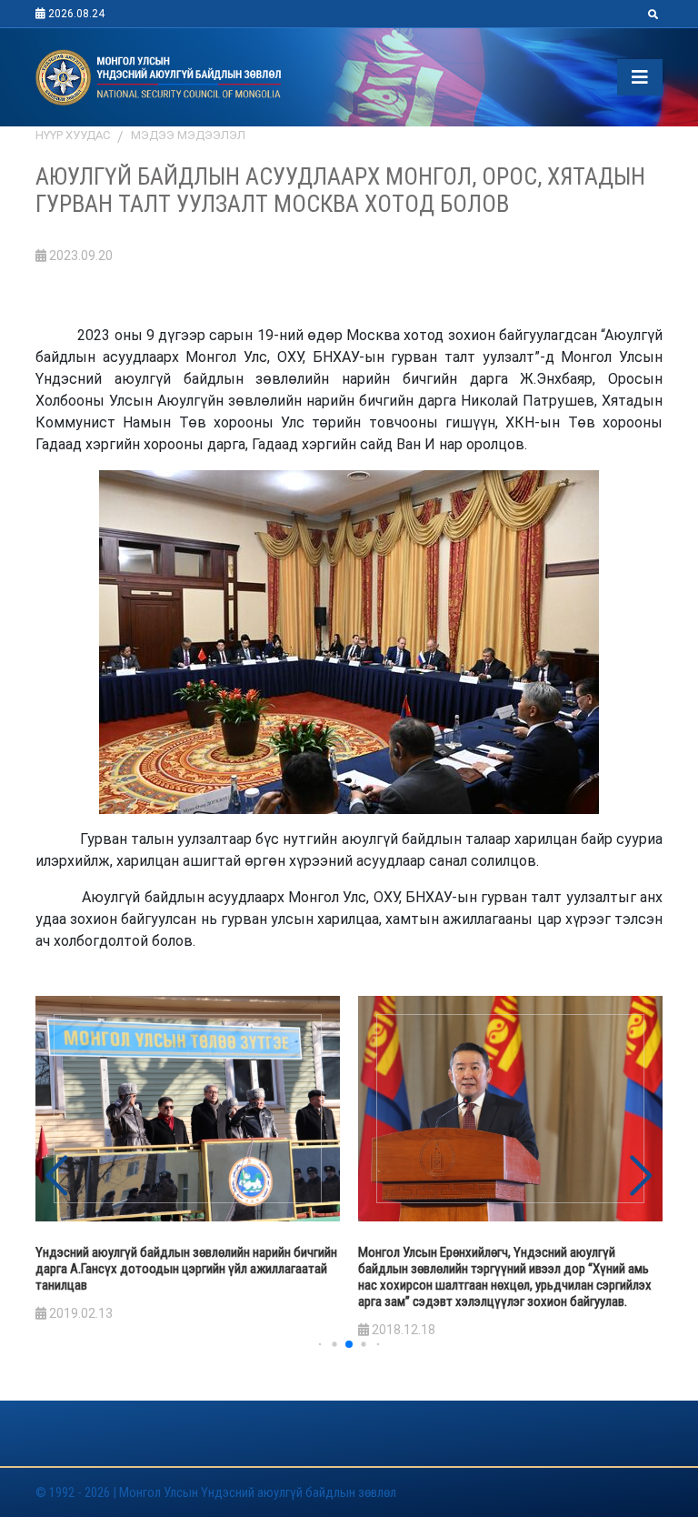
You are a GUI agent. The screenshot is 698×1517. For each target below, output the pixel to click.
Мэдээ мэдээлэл (188, 135)
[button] (641, 1176)
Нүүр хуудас (72, 135)
